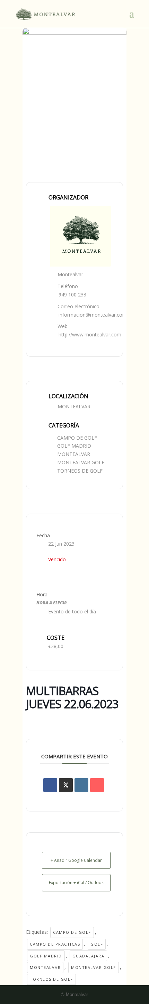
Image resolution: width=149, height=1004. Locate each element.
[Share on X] (66, 785)
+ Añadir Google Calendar (76, 860)
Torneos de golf (51, 979)
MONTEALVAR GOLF (80, 462)
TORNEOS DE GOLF (80, 470)
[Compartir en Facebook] (50, 785)
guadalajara (88, 955)
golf (96, 944)
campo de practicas (55, 944)
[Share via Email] (97, 785)
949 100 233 (72, 294)
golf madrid (46, 955)
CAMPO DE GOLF (77, 437)
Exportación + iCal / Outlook (76, 882)
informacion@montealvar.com (93, 314)
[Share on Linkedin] (81, 785)
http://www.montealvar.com (90, 334)
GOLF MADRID (74, 445)
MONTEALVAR (73, 454)
